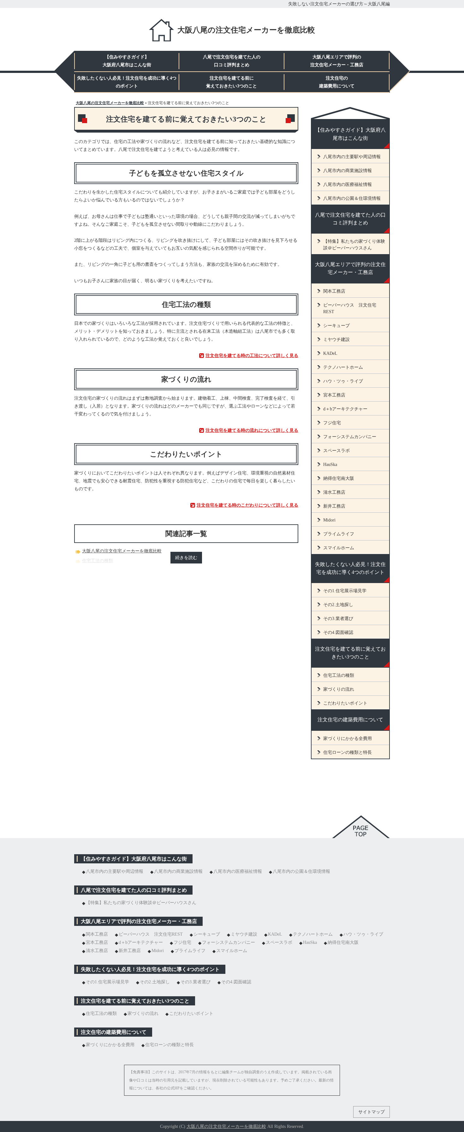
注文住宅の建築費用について (350, 719)
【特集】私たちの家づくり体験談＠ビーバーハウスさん (354, 244)
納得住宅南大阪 (338, 478)
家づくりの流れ (338, 689)
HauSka (330, 464)
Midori (329, 520)
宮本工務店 (334, 395)
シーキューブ (336, 325)
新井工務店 (334, 506)
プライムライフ (338, 534)
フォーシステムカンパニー (349, 436)
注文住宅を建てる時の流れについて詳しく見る (251, 430)
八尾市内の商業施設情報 (347, 170)
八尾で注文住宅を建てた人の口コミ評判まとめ (350, 218)
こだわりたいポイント (345, 703)
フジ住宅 (332, 422)
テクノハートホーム (343, 367)
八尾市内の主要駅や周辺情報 (352, 156)
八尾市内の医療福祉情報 (347, 184)
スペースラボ (336, 450)
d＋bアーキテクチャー (345, 409)
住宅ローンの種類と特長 (347, 752)
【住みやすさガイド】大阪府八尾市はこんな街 (350, 133)
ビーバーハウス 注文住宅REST (349, 308)
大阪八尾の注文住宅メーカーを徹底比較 (246, 30)
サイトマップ (371, 1112)
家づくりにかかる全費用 (347, 738)
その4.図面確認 (338, 632)
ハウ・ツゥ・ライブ (343, 381)
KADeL (330, 353)
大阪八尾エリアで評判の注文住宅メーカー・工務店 (350, 268)
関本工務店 (334, 291)
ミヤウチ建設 (336, 339)
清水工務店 (334, 492)
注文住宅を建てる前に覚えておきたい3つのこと (350, 652)
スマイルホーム (338, 547)
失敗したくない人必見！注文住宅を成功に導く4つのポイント (350, 568)
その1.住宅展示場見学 (344, 590)
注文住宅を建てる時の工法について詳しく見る (251, 355)
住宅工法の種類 (97, 560)
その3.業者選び (338, 618)
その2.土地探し (338, 604)
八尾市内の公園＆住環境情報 (352, 198)
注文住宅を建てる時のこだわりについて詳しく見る (247, 505)
